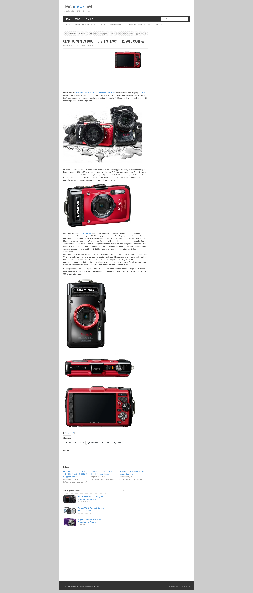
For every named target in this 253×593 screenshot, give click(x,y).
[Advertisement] (142, 8)
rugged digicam (84, 233)
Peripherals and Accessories (139, 24)
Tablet (159, 24)
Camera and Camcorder (85, 24)
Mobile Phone (115, 25)
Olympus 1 (68, 433)
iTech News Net (70, 34)
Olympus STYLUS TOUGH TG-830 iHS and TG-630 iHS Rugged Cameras (75, 474)
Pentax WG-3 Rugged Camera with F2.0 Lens (91, 509)
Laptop (103, 24)
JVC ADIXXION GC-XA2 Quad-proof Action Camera (91, 498)
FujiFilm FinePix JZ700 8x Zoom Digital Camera (89, 520)
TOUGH (142, 93)
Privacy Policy (96, 586)
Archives (89, 18)
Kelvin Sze (69, 46)
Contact (78, 18)
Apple (68, 24)
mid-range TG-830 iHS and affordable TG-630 (95, 93)
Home (68, 18)
